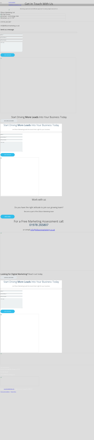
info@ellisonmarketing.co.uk (42, 229)
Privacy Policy (13, 391)
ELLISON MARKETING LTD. (9, 389)
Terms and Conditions (5, 391)
